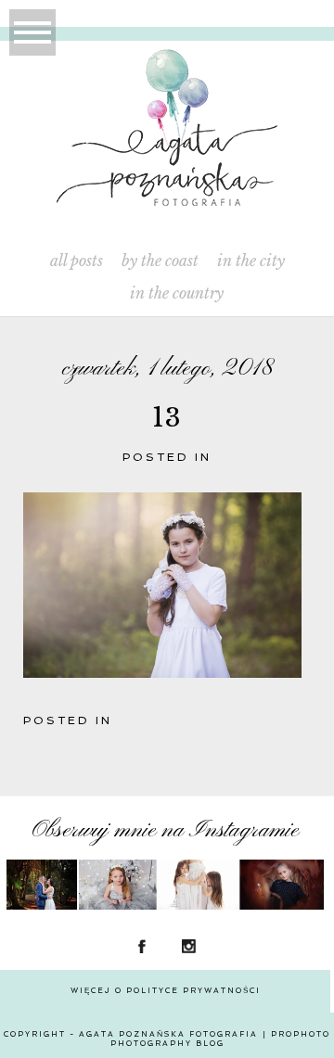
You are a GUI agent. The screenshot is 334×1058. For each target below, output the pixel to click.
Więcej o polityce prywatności (166, 990)
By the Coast (160, 261)
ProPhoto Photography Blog (220, 1038)
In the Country (177, 293)
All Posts (76, 261)
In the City (251, 261)
